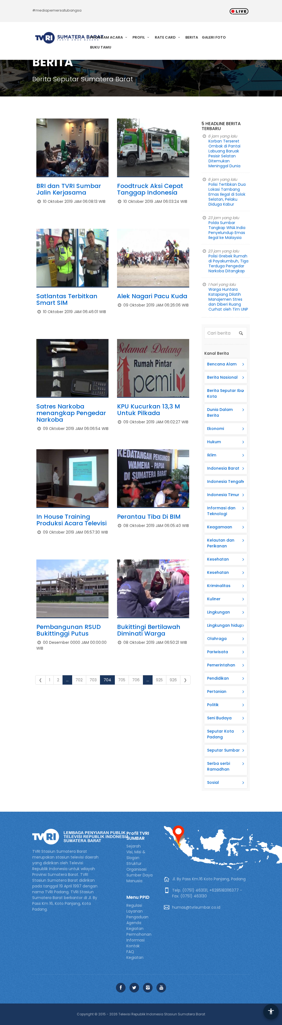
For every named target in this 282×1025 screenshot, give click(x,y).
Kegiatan (134, 957)
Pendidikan (218, 678)
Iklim (211, 455)
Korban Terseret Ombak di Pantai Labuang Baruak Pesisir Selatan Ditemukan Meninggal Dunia (224, 153)
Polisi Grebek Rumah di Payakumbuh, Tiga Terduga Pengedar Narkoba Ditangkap (228, 263)
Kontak (133, 946)
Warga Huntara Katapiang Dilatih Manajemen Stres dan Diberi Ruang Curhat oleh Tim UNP (228, 299)
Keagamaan (219, 527)
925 (159, 680)
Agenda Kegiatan (134, 925)
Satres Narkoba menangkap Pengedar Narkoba (71, 413)
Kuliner (214, 599)
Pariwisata (217, 652)
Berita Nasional (222, 377)
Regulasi (134, 905)
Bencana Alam (222, 364)
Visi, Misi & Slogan (135, 854)
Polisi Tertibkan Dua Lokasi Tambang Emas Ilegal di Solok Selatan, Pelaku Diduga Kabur (227, 194)
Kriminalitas (219, 585)
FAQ (130, 951)
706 (136, 680)
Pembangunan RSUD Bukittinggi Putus (68, 630)
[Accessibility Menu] (271, 1011)
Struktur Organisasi (136, 866)
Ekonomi (215, 428)
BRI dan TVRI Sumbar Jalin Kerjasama (68, 189)
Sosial (213, 782)
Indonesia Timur (223, 494)
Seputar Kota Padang (220, 734)
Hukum (214, 442)
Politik (213, 704)
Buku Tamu (100, 47)
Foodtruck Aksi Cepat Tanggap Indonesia (150, 189)
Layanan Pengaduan (137, 914)
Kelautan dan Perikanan (220, 543)
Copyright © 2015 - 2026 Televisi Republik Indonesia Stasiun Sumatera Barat (141, 1014)
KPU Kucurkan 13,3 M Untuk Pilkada (148, 409)
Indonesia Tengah (225, 481)
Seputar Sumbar (223, 750)
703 (93, 680)
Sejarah (133, 846)
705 (121, 680)
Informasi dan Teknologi (221, 510)
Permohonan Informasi (138, 937)
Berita (191, 37)
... (67, 680)
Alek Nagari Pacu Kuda (152, 296)
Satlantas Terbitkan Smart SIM (66, 299)
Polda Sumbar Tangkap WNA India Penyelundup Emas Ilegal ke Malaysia (226, 230)
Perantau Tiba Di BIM (149, 516)
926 (173, 680)
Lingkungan (218, 612)
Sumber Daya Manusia (139, 878)
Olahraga (217, 638)
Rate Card (166, 37)
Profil (139, 37)
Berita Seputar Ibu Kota (225, 393)
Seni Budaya (219, 718)
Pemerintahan (221, 665)
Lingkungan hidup (224, 625)
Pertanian (216, 691)
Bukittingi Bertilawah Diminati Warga (148, 630)
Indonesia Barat (223, 468)
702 (79, 680)
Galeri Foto (214, 37)
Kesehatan (218, 559)
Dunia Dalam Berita (220, 412)
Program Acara (107, 37)
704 (107, 680)
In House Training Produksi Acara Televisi (71, 520)
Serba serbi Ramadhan (218, 766)
